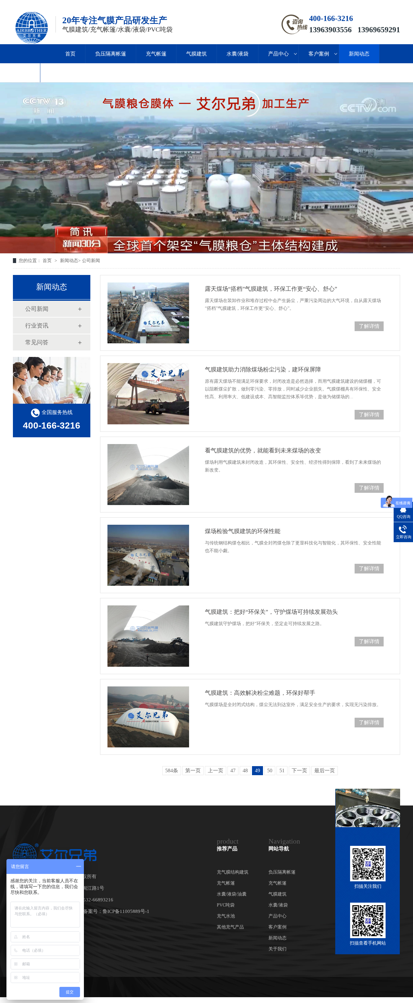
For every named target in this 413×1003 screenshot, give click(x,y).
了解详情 (369, 326)
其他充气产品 (230, 927)
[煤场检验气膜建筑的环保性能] (148, 555)
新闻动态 (359, 53)
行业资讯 (36, 325)
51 (282, 770)
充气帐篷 (156, 53)
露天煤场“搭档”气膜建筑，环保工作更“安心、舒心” (271, 289)
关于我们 (20, 73)
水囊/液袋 (237, 53)
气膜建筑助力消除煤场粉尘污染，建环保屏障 (263, 369)
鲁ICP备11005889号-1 (126, 911)
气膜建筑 (196, 53)
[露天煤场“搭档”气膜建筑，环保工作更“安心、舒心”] (148, 312)
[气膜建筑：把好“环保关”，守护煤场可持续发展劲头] (148, 635)
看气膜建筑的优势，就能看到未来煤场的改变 (263, 450)
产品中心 (278, 53)
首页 (70, 53)
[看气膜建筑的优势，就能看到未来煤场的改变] (148, 474)
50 (269, 770)
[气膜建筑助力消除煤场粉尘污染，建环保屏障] (148, 393)
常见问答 (36, 342)
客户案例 (318, 53)
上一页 (215, 770)
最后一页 (324, 770)
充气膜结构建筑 (232, 872)
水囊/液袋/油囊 (232, 894)
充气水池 (226, 916)
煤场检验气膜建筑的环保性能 (242, 531)
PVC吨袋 (226, 905)
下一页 (299, 770)
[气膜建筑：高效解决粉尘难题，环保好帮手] (148, 716)
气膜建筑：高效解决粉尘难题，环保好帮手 (260, 693)
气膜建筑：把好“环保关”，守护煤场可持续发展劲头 (271, 612)
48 (245, 770)
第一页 (193, 770)
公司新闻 (91, 260)
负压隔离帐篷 (110, 53)
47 (233, 770)
